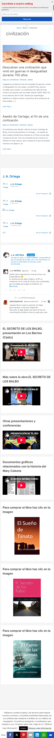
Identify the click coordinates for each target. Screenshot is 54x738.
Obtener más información (39, 728)
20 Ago (43, 301)
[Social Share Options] (50, 194)
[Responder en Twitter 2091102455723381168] (11, 290)
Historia (23, 80)
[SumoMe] (50, 735)
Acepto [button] (23, 728)
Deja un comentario (10, 80)
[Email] (30, 735)
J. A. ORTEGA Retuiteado (26, 298)
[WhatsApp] (44, 735)
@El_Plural (13, 286)
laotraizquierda (16, 301)
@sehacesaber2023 (31, 301)
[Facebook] (10, 735)
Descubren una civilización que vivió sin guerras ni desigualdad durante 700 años (25, 71)
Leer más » (7, 106)
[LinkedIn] (37, 735)
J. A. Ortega (11, 176)
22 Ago (33, 271)
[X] (17, 735)
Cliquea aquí (27, 19)
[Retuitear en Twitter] (15, 298)
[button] (27, 3)
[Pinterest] (23, 735)
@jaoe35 (25, 271)
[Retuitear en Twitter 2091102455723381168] (15, 290)
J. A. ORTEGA (15, 271)
